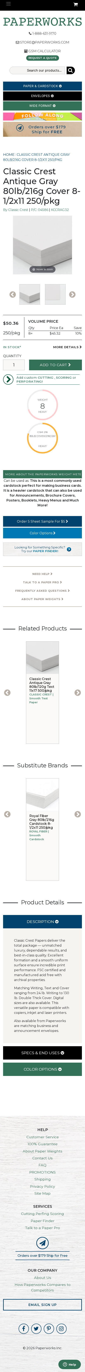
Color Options (41, 533)
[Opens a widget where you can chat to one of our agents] (69, 1365)
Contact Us (42, 1158)
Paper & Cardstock (41, 86)
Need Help (41, 573)
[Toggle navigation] (8, 3)
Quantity (12, 356)
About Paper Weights (41, 599)
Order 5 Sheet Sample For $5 (41, 521)
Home (8, 155)
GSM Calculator (44, 51)
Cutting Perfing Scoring (42, 1213)
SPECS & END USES (41, 1052)
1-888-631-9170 (44, 33)
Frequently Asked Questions (41, 590)
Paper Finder (42, 1221)
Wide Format (41, 106)
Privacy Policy (42, 1186)
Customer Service (42, 1137)
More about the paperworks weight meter (43, 474)
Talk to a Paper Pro (42, 1228)
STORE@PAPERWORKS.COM (44, 42)
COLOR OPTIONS (41, 1069)
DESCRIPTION (41, 921)
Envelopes (41, 96)
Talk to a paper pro (41, 582)
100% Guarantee (43, 1144)
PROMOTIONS (42, 1172)
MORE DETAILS (66, 347)
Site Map (42, 1193)
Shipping (42, 1179)
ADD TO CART (54, 365)
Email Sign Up (42, 1305)
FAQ (42, 1165)
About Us (42, 1277)
